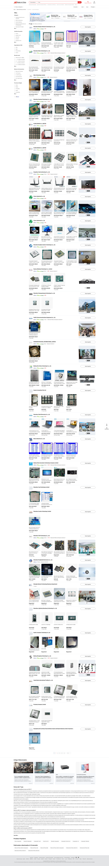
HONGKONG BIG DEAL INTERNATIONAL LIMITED (44, 341)
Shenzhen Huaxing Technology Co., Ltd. (42, 99)
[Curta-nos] (76, 857)
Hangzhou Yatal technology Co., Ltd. (41, 172)
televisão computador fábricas (69, 4)
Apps (87, 6)
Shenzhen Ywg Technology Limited (41, 487)
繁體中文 (31, 858)
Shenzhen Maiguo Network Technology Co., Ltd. (44, 26)
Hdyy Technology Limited (39, 75)
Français (38, 858)
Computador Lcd (76, 841)
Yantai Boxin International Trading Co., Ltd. (43, 680)
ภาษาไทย (76, 858)
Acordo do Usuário (42, 857)
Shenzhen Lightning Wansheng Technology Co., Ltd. (45, 608)
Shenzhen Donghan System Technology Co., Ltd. (44, 244)
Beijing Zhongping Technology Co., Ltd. (42, 656)
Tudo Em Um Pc (46, 841)
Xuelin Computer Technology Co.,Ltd (41, 632)
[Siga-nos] (78, 857)
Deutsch (46, 858)
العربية (66, 858)
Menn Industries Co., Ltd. (39, 438)
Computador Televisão (85, 841)
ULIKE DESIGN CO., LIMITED (39, 123)
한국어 (63, 858)
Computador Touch (37, 841)
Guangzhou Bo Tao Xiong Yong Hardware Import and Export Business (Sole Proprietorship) (54, 728)
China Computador (18, 841)
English (24, 858)
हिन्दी (73, 858)
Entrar (94, 3)
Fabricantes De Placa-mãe (84, 847)
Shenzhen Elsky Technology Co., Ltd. (41, 50)
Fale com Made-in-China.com (58, 857)
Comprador (75, 6)
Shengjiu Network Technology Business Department (45, 584)
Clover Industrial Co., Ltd (39, 196)
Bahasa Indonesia (89, 858)
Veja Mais (16, 835)
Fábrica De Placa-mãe (34, 847)
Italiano (54, 858)
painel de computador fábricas (41, 4)
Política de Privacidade (49, 857)
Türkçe (80, 858)
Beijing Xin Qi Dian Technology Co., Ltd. (42, 366)
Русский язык (58, 858)
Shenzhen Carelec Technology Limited (42, 511)
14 (67, 753)
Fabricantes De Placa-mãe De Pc (71, 847)
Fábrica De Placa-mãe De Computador (21, 847)
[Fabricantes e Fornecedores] (20, 2)
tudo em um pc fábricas (60, 4)
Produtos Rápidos (67, 857)
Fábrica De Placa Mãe (44, 847)
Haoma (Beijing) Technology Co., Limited (42, 269)
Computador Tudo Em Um (65, 841)
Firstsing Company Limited (39, 704)
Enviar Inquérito (88, 26)
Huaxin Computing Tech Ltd (39, 390)
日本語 (35, 858)
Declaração (36, 857)
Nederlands (70, 858)
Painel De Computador (28, 841)
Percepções (73, 857)
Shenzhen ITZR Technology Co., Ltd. (41, 535)
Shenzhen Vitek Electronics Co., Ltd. (41, 414)
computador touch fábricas (51, 4)
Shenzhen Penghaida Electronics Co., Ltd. (42, 559)
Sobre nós (31, 857)
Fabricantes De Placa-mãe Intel (33, 850)
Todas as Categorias (18, 6)
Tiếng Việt (84, 858)
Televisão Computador (55, 841)
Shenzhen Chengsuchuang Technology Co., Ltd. (44, 293)
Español (42, 858)
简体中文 (27, 858)
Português (50, 858)
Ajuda (82, 6)
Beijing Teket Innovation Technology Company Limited (45, 462)
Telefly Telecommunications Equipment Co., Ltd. (44, 317)
